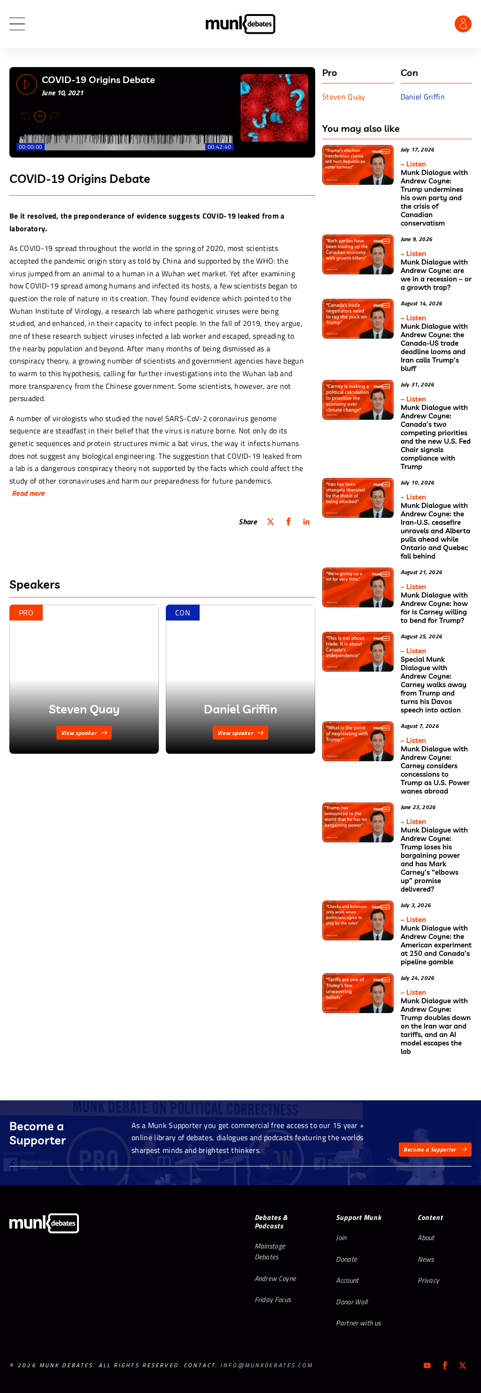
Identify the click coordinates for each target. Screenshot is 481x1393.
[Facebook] (445, 1365)
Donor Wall (351, 1301)
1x (40, 116)
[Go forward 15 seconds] (54, 116)
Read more (28, 493)
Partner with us (358, 1322)
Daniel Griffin (423, 96)
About (426, 1237)
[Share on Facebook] (288, 521)
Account (347, 1280)
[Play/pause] (26, 84)
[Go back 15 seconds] (25, 116)
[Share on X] (270, 521)
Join (341, 1237)
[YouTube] (427, 1365)
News (426, 1259)
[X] (463, 1365)
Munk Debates (240, 24)
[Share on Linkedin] (306, 521)
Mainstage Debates (270, 1251)
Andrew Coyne (275, 1278)
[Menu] (17, 24)
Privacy (428, 1280)
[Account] (463, 23)
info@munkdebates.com (266, 1365)
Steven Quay (343, 96)
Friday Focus (273, 1299)
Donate (346, 1259)
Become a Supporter (429, 1149)
